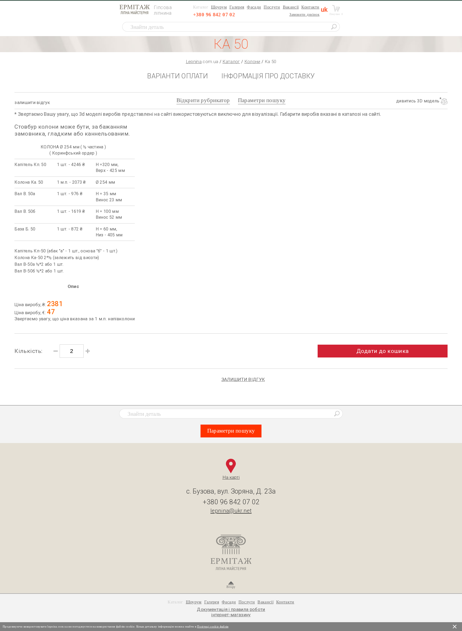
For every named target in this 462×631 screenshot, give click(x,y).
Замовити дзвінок (304, 15)
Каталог (231, 61)
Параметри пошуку (262, 100)
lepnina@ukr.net (231, 510)
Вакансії (291, 7)
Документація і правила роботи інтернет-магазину (231, 612)
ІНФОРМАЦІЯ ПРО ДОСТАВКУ (268, 76)
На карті (231, 477)
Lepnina (194, 61)
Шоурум (219, 7)
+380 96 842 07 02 (214, 14)
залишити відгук (32, 102)
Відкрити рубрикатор (203, 100)
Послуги (272, 7)
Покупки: (336, 14)
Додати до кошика (382, 351)
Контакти (310, 7)
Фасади (254, 7)
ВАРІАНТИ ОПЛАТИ (177, 76)
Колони (252, 61)
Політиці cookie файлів (212, 626)
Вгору (230, 587)
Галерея (236, 7)
